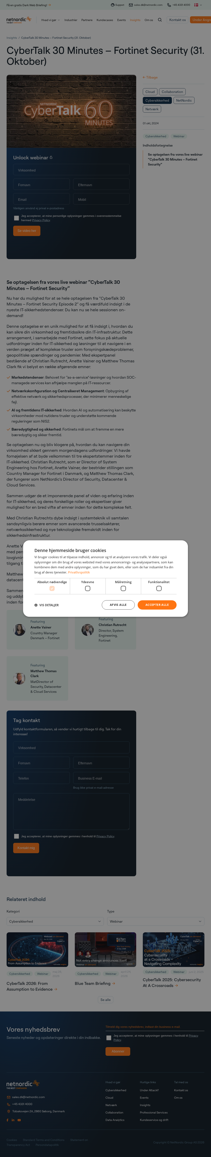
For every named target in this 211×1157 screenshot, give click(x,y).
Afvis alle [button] (118, 605)
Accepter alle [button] (157, 605)
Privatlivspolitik (79, 572)
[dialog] (105, 578)
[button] (46, 605)
